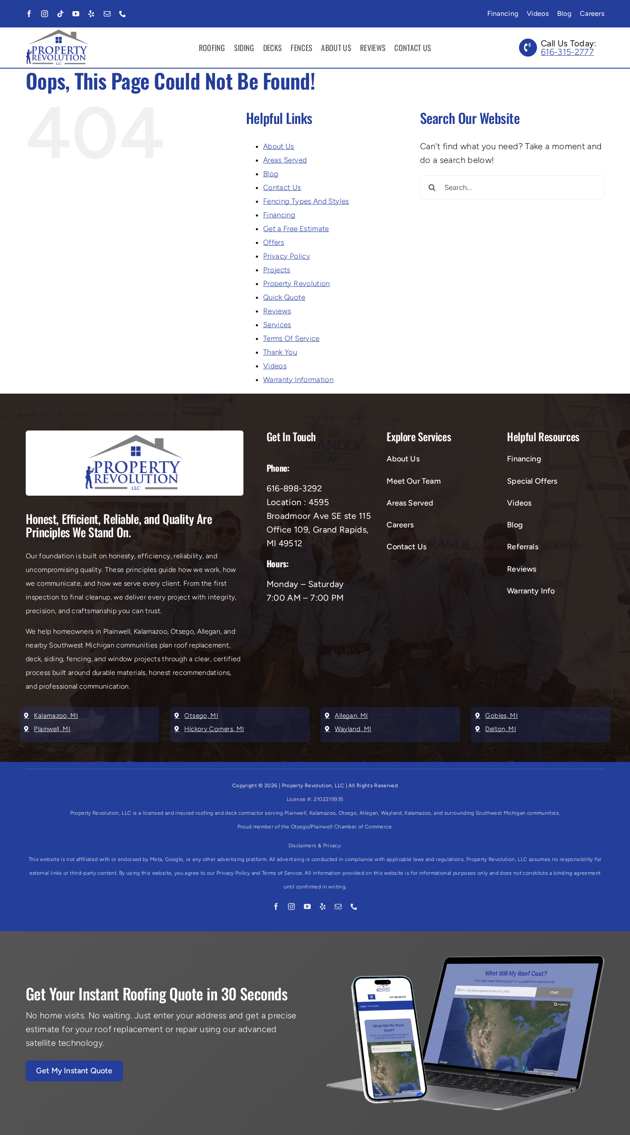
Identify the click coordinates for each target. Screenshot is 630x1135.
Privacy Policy (286, 256)
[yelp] (91, 13)
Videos (275, 365)
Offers (273, 242)
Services (277, 324)
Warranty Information (298, 379)
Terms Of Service (291, 338)
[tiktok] (60, 13)
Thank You (280, 352)
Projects (277, 269)
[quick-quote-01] (465, 959)
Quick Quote (284, 297)
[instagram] (44, 13)
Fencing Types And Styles (306, 201)
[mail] (107, 13)
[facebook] (29, 13)
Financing (279, 215)
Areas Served (285, 160)
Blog (270, 173)
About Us (278, 146)
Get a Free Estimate (296, 228)
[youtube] (75, 13)
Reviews (277, 311)
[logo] (58, 34)
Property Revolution (296, 283)
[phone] (122, 13)
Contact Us (282, 187)
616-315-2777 (567, 52)
